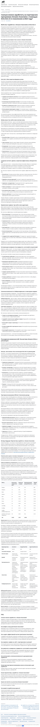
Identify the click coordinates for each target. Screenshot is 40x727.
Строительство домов (12, 4)
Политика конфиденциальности (24, 716)
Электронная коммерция (23, 4)
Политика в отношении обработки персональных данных (15, 714)
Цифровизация (4, 4)
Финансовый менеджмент (6, 6)
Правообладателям (4, 717)
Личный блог (7, 9)
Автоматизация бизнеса (34, 4)
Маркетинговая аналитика (18, 6)
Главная (2, 9)
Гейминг (10, 722)
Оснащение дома (31, 721)
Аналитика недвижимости (13, 721)
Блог (2, 714)
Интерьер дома (4, 721)
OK (22, 725)
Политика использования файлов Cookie (9, 716)
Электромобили (4, 722)
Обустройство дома (23, 721)
